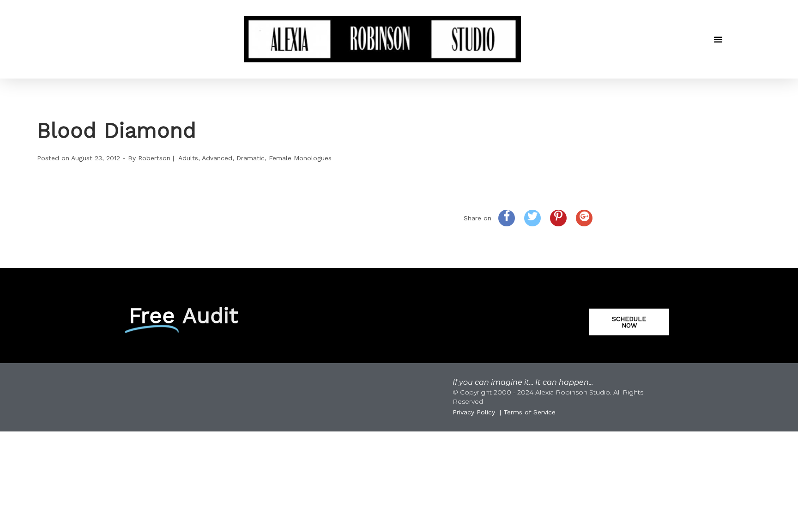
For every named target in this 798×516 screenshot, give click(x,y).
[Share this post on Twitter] (532, 218)
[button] (718, 39)
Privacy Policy (474, 412)
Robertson (154, 158)
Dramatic (250, 158)
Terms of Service (529, 412)
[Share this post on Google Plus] (584, 218)
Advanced (217, 158)
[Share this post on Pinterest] (558, 218)
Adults (188, 158)
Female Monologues (300, 158)
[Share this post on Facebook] (506, 218)
